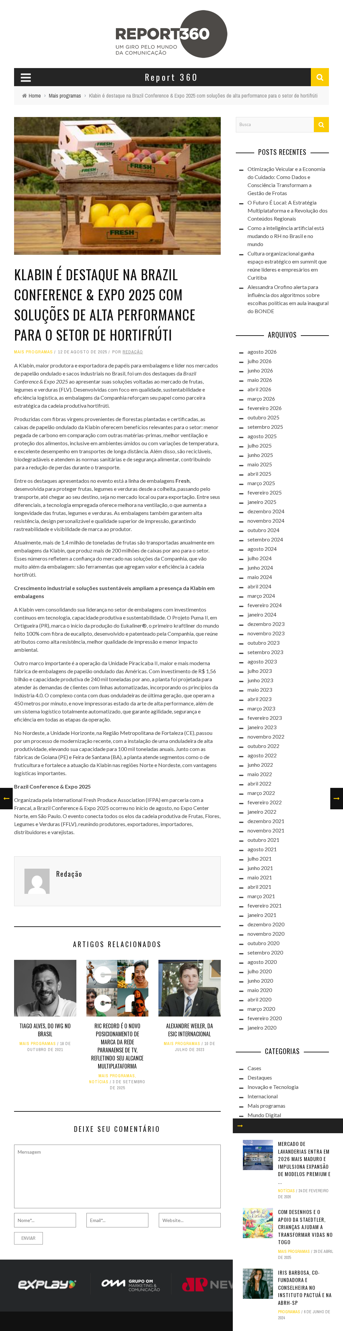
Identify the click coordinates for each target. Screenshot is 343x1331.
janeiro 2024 (262, 614)
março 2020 (261, 1008)
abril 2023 (259, 699)
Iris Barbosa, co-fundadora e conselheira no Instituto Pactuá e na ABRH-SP (305, 1287)
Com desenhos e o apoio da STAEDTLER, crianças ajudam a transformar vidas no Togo (305, 1227)
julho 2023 (260, 671)
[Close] (240, 1125)
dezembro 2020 (266, 924)
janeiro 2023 (262, 727)
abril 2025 (259, 473)
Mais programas (33, 352)
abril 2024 (259, 586)
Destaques (260, 1077)
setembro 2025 (265, 426)
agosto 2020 (262, 962)
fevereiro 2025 (265, 492)
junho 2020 (260, 980)
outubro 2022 (263, 746)
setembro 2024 (265, 539)
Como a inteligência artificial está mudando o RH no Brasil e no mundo (286, 236)
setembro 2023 (265, 652)
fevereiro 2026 (265, 408)
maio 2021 (260, 877)
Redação (133, 352)
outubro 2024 (263, 530)
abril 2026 (259, 389)
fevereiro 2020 (265, 1018)
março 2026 (261, 398)
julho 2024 (260, 558)
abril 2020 (259, 999)
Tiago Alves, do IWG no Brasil (45, 1030)
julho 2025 (260, 445)
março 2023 (261, 708)
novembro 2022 (266, 736)
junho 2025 (260, 455)
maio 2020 (260, 990)
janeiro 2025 (262, 502)
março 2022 (261, 793)
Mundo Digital (264, 1115)
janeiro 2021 (262, 915)
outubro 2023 (263, 642)
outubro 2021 (263, 839)
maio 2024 (260, 577)
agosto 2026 (262, 351)
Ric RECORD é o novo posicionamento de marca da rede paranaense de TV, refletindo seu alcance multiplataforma (117, 1046)
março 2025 (261, 483)
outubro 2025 (263, 417)
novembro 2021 (266, 830)
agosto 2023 (262, 661)
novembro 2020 (266, 933)
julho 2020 (260, 971)
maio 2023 (260, 689)
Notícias (99, 1082)
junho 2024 (260, 567)
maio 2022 (260, 774)
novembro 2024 (266, 520)
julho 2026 (260, 361)
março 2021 (261, 896)
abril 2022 (259, 783)
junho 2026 (260, 370)
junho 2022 (260, 764)
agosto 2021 (262, 849)
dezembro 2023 (266, 624)
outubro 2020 (263, 943)
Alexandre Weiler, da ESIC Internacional (189, 1030)
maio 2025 (260, 464)
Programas (289, 1312)
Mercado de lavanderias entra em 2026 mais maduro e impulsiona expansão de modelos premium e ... (304, 1162)
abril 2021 (259, 886)
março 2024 (261, 595)
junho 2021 (260, 868)
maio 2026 (260, 380)
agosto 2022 (262, 755)
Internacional (263, 1096)
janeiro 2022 (262, 811)
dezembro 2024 (266, 511)
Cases (254, 1068)
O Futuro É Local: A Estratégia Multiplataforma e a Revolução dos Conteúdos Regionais (288, 210)
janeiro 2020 (262, 1027)
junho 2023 (260, 680)
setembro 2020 (265, 952)
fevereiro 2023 (265, 717)
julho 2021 (260, 858)
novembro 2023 (266, 633)
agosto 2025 (262, 436)
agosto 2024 (262, 548)
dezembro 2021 (266, 821)
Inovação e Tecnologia (273, 1087)
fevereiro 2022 (265, 802)
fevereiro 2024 (265, 605)
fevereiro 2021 (265, 905)
